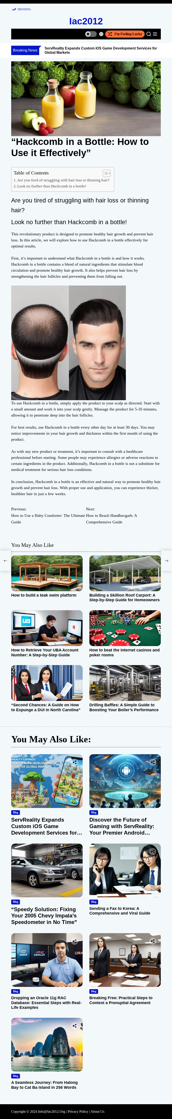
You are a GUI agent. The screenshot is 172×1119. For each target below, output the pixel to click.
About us (97, 1111)
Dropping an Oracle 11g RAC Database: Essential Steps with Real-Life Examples (46, 1003)
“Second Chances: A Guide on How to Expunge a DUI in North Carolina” (45, 707)
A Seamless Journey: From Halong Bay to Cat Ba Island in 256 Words (44, 1085)
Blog (15, 812)
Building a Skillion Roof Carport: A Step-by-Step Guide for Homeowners (124, 597)
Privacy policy (78, 1111)
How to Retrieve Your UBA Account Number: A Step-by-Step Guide (44, 652)
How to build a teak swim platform (43, 595)
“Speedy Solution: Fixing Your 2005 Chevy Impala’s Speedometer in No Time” (44, 915)
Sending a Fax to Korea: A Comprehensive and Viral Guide (119, 911)
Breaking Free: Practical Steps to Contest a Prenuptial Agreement (121, 1000)
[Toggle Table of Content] (104, 173)
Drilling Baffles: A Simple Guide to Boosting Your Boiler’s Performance (124, 707)
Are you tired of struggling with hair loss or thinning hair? (63, 180)
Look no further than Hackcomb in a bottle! (51, 186)
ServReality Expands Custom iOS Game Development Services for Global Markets (44, 829)
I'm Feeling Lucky (128, 34)
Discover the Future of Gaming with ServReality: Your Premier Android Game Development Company (121, 832)
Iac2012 (86, 21)
